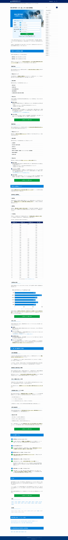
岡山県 (48, 32)
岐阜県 (48, 30)
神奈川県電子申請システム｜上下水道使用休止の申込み (21, 172)
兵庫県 (48, 17)
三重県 (48, 14)
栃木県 (48, 42)
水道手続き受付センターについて (31, 537)
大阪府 (48, 24)
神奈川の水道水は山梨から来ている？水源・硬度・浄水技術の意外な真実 (21, 522)
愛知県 (48, 37)
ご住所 (15, 31)
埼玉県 (48, 22)
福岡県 (48, 45)
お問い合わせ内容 (16, 29)
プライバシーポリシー (38, 537)
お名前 (15, 22)
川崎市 (14, 531)
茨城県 (48, 50)
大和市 (25, 531)
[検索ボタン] (57, 1)
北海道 (48, 19)
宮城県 (48, 27)
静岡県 (48, 55)
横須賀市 (22, 531)
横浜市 (12, 531)
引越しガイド (49, 35)
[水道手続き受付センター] (15, 1)
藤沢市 (20, 531)
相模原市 (17, 531)
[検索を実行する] (57, 7)
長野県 (48, 53)
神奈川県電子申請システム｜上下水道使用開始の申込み (21, 112)
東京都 (48, 40)
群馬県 (48, 48)
